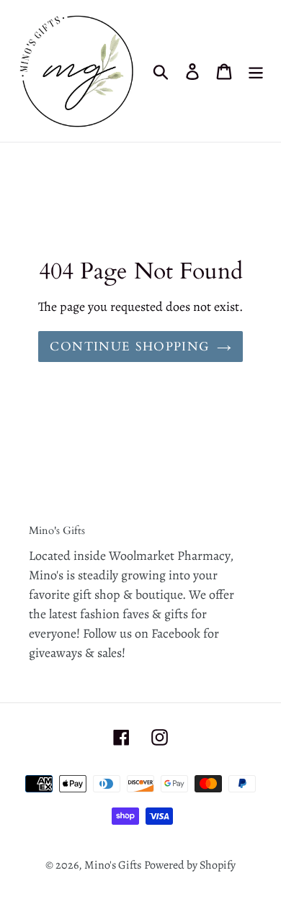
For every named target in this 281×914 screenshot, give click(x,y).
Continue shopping (129, 346)
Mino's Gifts (112, 865)
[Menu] (256, 71)
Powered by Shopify (190, 865)
